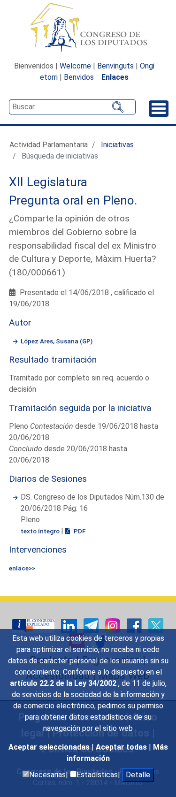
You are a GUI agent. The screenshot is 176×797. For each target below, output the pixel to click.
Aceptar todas (122, 747)
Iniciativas (117, 144)
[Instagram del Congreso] (113, 625)
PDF (78, 531)
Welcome (75, 65)
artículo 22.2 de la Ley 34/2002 (64, 683)
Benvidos (79, 77)
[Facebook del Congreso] (135, 625)
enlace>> (22, 568)
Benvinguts (115, 65)
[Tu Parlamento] (34, 625)
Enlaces (115, 77)
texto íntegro (41, 531)
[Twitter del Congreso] (156, 625)
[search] (72, 106)
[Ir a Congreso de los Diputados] (88, 27)
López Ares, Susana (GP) (56, 341)
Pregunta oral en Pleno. (73, 200)
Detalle (138, 774)
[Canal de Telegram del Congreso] (92, 625)
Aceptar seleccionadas (50, 747)
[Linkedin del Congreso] (70, 625)
